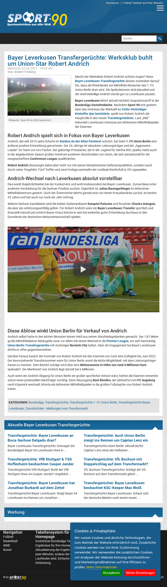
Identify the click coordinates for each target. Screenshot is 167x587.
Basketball (10, 541)
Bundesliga (36, 402)
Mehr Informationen (101, 567)
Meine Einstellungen (140, 573)
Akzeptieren (111, 573)
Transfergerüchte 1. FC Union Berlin (93, 402)
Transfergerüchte (56, 402)
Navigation (12, 532)
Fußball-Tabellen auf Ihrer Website (143, 3)
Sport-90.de (37, 18)
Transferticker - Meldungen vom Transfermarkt (56, 408)
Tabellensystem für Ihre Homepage (56, 534)
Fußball (8, 536)
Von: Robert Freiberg (22, 71)
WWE (6, 545)
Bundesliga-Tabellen (64, 541)
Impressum (112, 3)
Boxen (7, 550)
